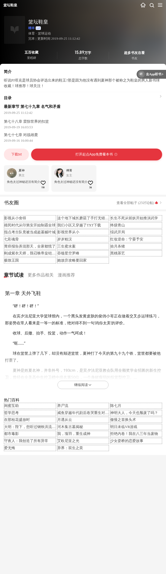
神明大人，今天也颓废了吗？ (134, 413)
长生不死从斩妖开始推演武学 (134, 218)
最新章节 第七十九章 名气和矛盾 (32, 106)
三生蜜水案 (66, 246)
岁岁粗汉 (64, 239)
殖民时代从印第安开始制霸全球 (30, 225)
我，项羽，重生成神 (73, 434)
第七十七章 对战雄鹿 (21, 135)
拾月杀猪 (117, 246)
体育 (31, 33)
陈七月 (115, 406)
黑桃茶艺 (117, 253)
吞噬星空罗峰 (68, 253)
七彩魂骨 (11, 239)
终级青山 (117, 225)
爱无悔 (9, 448)
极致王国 (11, 260)
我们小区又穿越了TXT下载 (79, 225)
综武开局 (117, 232)
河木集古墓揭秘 (70, 427)
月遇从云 (64, 420)
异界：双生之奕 (70, 448)
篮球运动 (44, 33)
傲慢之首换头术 (123, 420)
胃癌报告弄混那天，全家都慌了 (30, 246)
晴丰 (31, 28)
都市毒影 (11, 434)
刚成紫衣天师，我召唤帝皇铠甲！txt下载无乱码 (43, 253)
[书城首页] (143, 5)
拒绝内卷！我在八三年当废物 (134, 434)
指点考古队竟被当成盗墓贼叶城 (30, 232)
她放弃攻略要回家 (72, 260)
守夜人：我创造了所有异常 (26, 441)
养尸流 (62, 406)
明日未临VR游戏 (123, 427)
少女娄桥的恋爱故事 (126, 441)
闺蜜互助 (11, 406)
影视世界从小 (68, 232)
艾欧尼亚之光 (68, 441)
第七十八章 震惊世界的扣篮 (26, 121)
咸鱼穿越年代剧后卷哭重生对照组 (84, 413)
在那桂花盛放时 (17, 420)
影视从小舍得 (15, 218)
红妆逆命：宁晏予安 (126, 239)
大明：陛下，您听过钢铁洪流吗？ (31, 427)
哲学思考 (11, 413)
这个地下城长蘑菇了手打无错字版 (84, 218)
